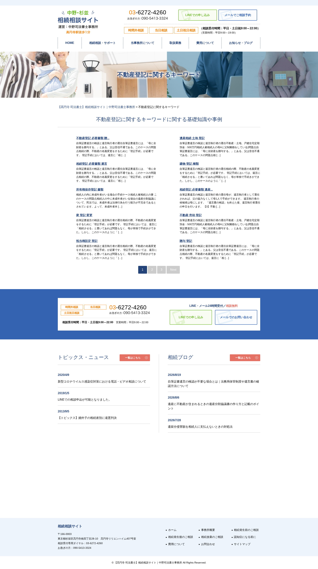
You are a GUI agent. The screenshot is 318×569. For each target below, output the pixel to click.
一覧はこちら (133, 357)
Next (173, 269)
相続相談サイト (70, 526)
